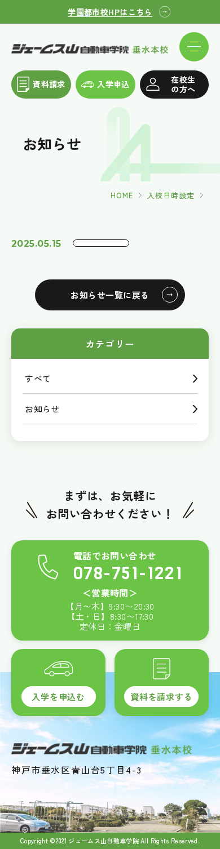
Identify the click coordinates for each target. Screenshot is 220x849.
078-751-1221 (128, 573)
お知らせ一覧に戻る (110, 295)
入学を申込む (58, 696)
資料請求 (49, 84)
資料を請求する (161, 696)
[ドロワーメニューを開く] (194, 46)
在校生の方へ (183, 84)
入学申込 (113, 84)
